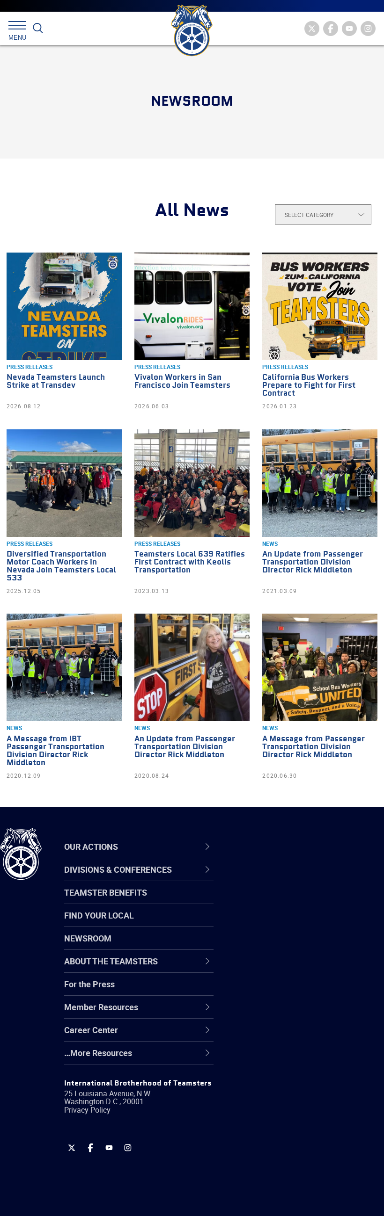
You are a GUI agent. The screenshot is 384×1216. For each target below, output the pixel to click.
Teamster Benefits (105, 892)
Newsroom (87, 938)
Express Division (276, 1013)
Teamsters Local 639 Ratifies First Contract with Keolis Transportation (189, 562)
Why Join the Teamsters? (293, 879)
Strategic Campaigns (285, 901)
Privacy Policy (87, 1110)
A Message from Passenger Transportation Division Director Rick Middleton (313, 747)
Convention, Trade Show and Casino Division (299, 991)
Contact (261, 879)
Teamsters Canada (282, 946)
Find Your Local (99, 915)
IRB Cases (265, 991)
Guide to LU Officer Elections (299, 991)
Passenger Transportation (294, 1170)
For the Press (89, 984)
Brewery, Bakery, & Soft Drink (300, 924)
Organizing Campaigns (288, 879)
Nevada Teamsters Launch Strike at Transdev (56, 381)
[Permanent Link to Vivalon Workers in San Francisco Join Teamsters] (192, 306)
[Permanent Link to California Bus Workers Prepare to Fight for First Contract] (319, 306)
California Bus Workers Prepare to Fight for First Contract (308, 385)
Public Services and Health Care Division (305, 1193)
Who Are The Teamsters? (293, 879)
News (270, 543)
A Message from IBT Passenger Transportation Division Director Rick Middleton (55, 751)
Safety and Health (279, 924)
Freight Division (274, 1058)
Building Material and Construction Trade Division (297, 946)
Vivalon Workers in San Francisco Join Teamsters (182, 381)
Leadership (267, 901)
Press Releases (29, 366)
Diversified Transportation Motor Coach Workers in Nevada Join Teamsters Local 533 (61, 566)
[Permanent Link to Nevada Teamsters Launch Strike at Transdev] (64, 306)
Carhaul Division (276, 968)
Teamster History (278, 924)
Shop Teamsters (277, 924)
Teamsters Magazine (286, 901)
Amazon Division (277, 901)
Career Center (278, 846)
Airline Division (273, 879)
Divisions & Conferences (300, 846)
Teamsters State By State (294, 879)
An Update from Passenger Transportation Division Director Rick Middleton (312, 562)
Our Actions (273, 846)
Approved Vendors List (288, 968)
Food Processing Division (292, 1036)
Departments (270, 946)
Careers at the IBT (280, 901)
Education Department (288, 901)
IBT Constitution (276, 968)
